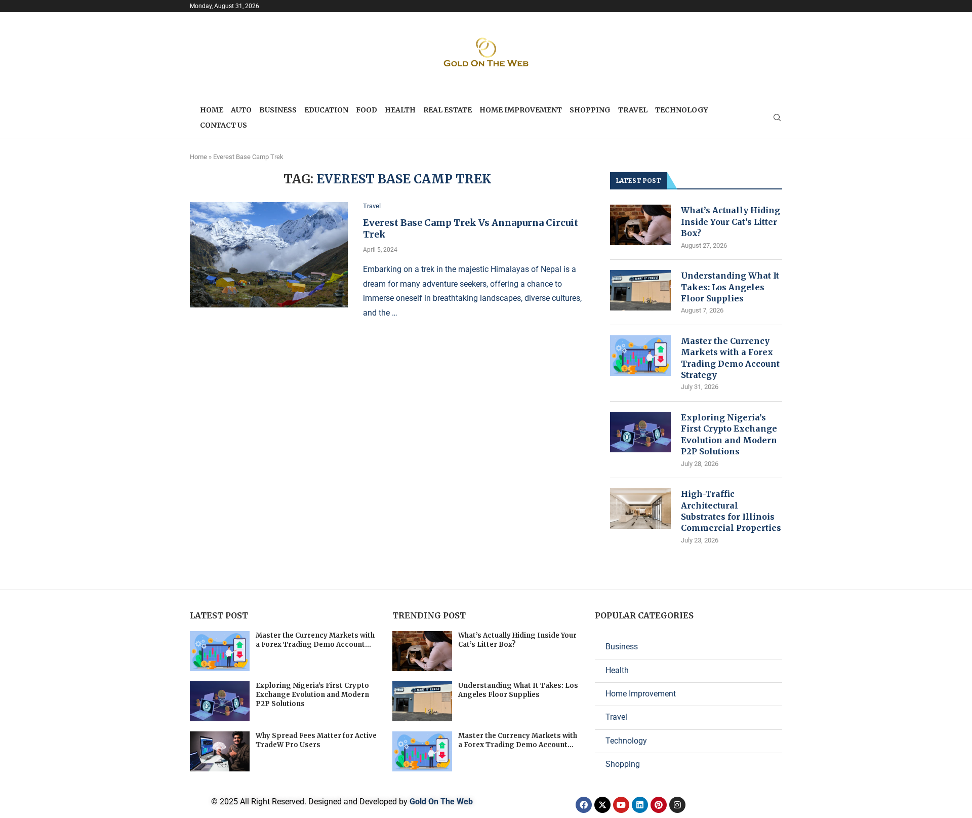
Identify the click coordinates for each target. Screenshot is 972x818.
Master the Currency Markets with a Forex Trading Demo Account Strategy (730, 358)
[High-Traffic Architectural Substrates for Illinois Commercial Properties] (640, 508)
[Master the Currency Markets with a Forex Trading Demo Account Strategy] (640, 355)
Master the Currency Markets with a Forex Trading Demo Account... (315, 640)
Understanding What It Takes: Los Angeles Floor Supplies (730, 286)
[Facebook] (584, 805)
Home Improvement (520, 109)
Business (278, 109)
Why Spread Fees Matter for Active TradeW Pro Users (316, 740)
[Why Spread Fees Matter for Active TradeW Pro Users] (220, 751)
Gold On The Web (441, 801)
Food (366, 109)
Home (211, 109)
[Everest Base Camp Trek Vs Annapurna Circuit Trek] (269, 254)
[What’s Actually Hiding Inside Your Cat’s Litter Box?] (640, 225)
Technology (681, 109)
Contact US (223, 125)
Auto (241, 109)
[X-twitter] (602, 805)
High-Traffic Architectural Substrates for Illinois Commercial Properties (731, 511)
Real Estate (447, 109)
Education (326, 109)
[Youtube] (621, 805)
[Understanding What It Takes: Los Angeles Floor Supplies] (640, 290)
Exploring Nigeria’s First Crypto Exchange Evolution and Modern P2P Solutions (729, 434)
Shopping (590, 109)
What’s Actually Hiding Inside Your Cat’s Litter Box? (730, 221)
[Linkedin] (640, 805)
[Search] (777, 118)
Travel (632, 109)
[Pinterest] (659, 805)
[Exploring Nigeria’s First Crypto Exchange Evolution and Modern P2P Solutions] (640, 432)
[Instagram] (677, 805)
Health (400, 109)
